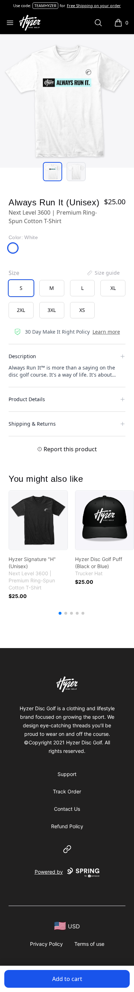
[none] (103, 272)
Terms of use (89, 944)
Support (67, 774)
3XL (52, 310)
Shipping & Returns (32, 423)
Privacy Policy (46, 944)
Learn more (106, 331)
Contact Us (67, 809)
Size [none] (14, 273)
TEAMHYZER (45, 5)
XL (113, 288)
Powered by (49, 872)
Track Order (67, 791)
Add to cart (67, 979)
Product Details (27, 399)
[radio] (21, 288)
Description (22, 356)
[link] (38, 520)
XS (82, 310)
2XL (21, 310)
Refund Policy (67, 826)
